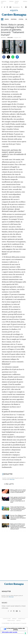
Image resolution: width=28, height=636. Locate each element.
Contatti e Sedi (6, 618)
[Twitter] (4, 7)
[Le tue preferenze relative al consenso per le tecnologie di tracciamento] (25, 633)
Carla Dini (10, 37)
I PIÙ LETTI (9, 484)
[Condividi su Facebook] (4, 57)
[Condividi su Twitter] (8, 57)
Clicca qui (12, 479)
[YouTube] (10, 7)
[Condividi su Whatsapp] (12, 57)
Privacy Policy (11, 620)
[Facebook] (1, 7)
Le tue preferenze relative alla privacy (15, 629)
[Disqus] (14, 556)
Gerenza (14, 618)
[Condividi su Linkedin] (17, 57)
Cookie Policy (21, 618)
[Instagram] (7, 7)
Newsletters (16, 7)
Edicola (18, 620)
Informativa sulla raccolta (9, 632)
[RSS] (20, 611)
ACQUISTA (14, 10)
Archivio (3, 37)
